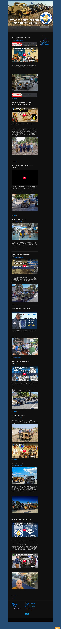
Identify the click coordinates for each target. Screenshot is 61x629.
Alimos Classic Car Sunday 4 (19, 464)
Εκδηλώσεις (26, 27)
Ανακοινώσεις (21, 27)
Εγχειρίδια (31, 27)
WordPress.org (14, 606)
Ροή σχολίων (14, 605)
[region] (25, 82)
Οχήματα (16, 27)
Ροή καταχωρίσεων (14, 604)
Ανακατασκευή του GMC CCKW (29, 605)
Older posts (13, 598)
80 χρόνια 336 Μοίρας (18, 415)
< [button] (12, 82)
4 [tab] (25, 442)
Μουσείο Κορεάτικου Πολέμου (21, 308)
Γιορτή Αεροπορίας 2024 (19, 219)
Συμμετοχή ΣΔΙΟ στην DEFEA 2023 (21, 519)
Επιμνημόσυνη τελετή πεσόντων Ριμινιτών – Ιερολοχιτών (45, 42)
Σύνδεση (13, 603)
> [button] (36, 82)
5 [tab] (26, 442)
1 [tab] (22, 442)
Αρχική (13, 27)
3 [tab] (24, 442)
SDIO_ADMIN (21, 40)
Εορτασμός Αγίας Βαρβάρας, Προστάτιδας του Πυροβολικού (45, 39)
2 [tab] (23, 442)
